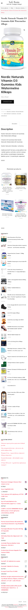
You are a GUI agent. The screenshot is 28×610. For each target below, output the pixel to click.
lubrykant (8, 113)
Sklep (20, 601)
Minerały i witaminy (11, 111)
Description (14, 123)
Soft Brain (14, 2)
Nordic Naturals (19, 111)
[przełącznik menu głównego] (2, 3)
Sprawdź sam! (7, 101)
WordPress (20, 607)
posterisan (13, 113)
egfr (5, 113)
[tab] (14, 124)
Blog (24, 601)
